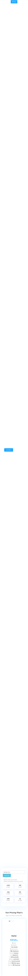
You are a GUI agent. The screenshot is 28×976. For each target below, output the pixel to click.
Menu (15, 1)
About (13, 7)
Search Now (6, 875)
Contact (22, 7)
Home (4, 7)
